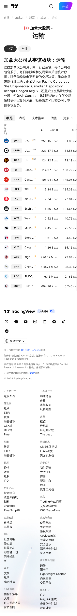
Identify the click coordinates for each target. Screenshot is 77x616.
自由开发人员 (12, 602)
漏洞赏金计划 (48, 548)
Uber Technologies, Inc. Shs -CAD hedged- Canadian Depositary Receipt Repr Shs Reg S (27, 150)
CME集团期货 (48, 446)
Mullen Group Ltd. (29, 228)
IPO (6, 480)
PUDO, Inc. (30, 276)
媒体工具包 (47, 489)
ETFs (7, 412)
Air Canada (29, 199)
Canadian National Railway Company (29, 179)
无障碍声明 (47, 540)
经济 (6, 467)
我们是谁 (45, 467)
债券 (6, 417)
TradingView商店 (51, 501)
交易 (6, 573)
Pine (6, 434)
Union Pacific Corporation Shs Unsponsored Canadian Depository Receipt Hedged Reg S (27, 140)
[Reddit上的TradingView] (6, 331)
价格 (43, 400)
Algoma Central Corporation (29, 257)
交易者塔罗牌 (48, 506)
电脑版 (8, 526)
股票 (6, 408)
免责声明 (45, 526)
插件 (43, 565)
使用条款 (45, 522)
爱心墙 (8, 543)
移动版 (8, 522)
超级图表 (9, 396)
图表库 (44, 569)
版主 (6, 560)
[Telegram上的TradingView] (54, 321)
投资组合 (9, 492)
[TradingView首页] (14, 6)
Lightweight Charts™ (53, 573)
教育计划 (45, 607)
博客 (43, 476)
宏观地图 (9, 506)
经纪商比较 (47, 430)
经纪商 (44, 425)
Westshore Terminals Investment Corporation (29, 218)
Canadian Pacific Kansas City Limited (29, 169)
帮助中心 (45, 480)
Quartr (31, 372)
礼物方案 (45, 409)
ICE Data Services (30, 350)
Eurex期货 (46, 451)
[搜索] (51, 6)
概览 (43, 421)
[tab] (10, 48)
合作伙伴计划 (48, 603)
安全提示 (45, 544)
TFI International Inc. (29, 189)
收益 (6, 472)
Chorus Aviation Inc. (29, 266)
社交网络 (9, 539)
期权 (6, 501)
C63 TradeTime (50, 510)
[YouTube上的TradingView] (25, 321)
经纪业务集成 (48, 599)
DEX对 (8, 430)
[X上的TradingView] (6, 321)
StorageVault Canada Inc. (29, 237)
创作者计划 (11, 552)
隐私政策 (45, 531)
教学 (6, 577)
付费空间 (9, 607)
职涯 (43, 485)
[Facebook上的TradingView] (16, 321)
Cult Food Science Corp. (30, 286)
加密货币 (9, 421)
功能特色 (45, 396)
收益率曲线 (11, 497)
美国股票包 (47, 455)
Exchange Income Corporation (29, 208)
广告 (43, 594)
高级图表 (45, 578)
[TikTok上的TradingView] (63, 321)
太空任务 (45, 472)
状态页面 (45, 553)
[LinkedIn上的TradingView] (44, 321)
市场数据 (45, 404)
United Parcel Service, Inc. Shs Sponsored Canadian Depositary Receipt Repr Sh (27, 160)
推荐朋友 (9, 547)
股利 (6, 476)
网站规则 (9, 556)
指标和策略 (11, 594)
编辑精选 (9, 581)
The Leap (46, 434)
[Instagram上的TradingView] (35, 321)
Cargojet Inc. (29, 247)
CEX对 (8, 425)
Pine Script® (12, 510)
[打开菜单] (6, 6)
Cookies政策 (48, 535)
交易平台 (45, 582)
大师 (6, 598)
